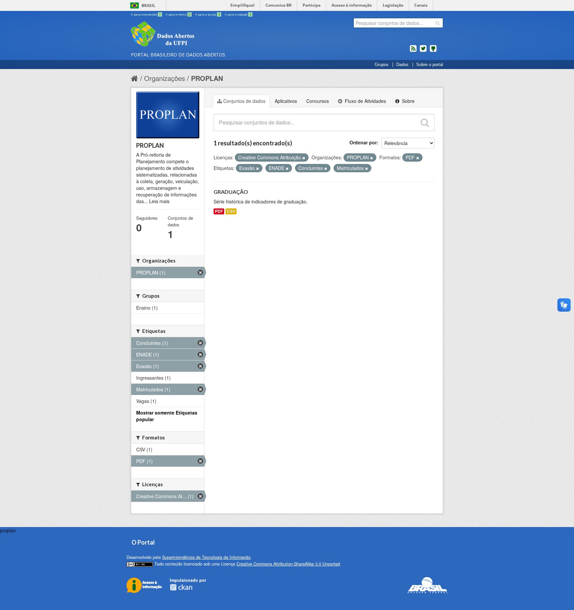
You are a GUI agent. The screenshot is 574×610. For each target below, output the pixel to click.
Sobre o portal (429, 64)
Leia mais (159, 201)
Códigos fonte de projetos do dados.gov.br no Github (433, 51)
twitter (423, 51)
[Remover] (303, 157)
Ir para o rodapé (238, 14)
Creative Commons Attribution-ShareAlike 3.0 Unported (288, 564)
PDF (219, 211)
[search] (437, 23)
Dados (402, 64)
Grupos (382, 64)
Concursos (317, 101)
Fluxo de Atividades (364, 101)
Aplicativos (286, 101)
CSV (231, 211)
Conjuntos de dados (244, 101)
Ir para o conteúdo (146, 14)
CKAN (181, 587)
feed (413, 51)
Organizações (164, 78)
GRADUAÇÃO (231, 192)
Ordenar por (363, 142)
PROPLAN (207, 78)
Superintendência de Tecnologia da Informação (206, 557)
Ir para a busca (207, 14)
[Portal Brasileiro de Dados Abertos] (202, 35)
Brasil (148, 5)
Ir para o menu (177, 14)
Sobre (408, 101)
